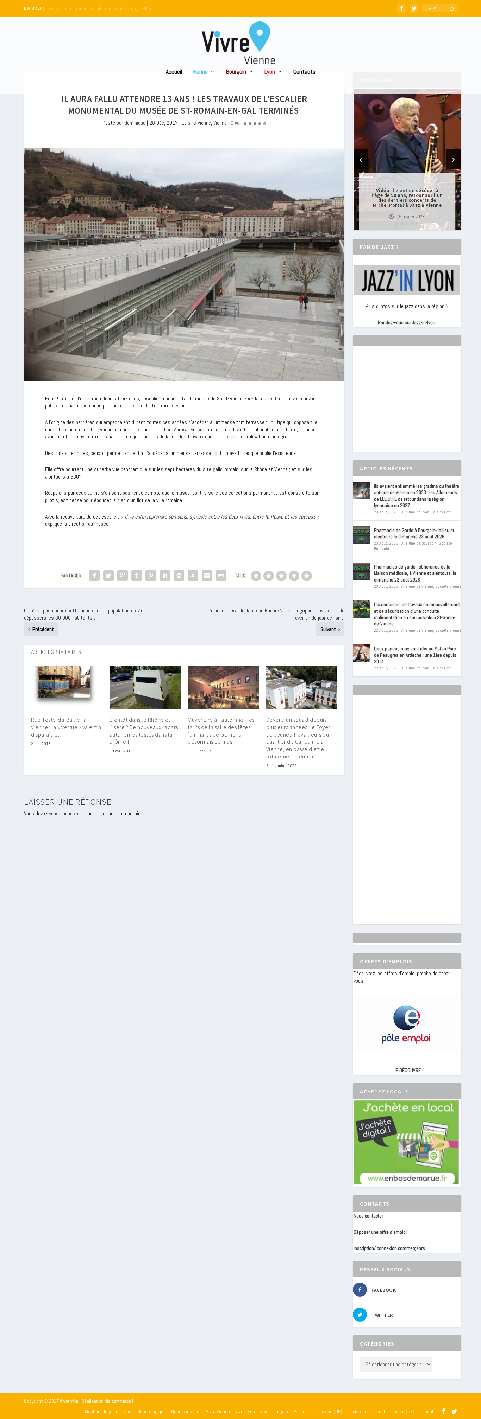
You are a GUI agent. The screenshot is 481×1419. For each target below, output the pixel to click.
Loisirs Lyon (441, 512)
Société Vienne (448, 586)
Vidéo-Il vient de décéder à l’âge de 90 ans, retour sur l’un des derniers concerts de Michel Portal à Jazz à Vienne (407, 197)
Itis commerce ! (119, 1401)
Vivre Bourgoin (274, 1411)
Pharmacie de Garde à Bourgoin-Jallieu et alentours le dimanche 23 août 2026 (414, 533)
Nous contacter (368, 1216)
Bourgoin (236, 72)
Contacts (304, 72)
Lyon (269, 72)
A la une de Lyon (415, 512)
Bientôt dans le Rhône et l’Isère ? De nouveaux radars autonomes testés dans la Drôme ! (144, 730)
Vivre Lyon (245, 1411)
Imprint (426, 1411)
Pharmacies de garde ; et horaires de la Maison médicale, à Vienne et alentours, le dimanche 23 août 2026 (415, 573)
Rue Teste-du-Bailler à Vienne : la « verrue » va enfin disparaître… (66, 727)
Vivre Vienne (218, 1411)
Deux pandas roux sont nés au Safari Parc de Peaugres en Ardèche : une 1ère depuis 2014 (415, 655)
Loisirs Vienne (196, 123)
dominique (135, 123)
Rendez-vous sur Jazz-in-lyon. (407, 322)
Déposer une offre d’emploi (380, 1232)
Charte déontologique (145, 1411)
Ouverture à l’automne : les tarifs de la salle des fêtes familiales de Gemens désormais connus (221, 730)
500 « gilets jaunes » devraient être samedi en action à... (99, 9)
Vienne (200, 72)
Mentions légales (101, 1411)
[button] (397, 223)
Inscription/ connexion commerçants (389, 1248)
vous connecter (65, 813)
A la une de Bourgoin (419, 543)
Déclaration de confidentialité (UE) (381, 1411)
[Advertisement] (406, 405)
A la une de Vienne (417, 586)
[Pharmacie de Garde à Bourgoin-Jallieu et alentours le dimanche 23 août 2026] (361, 535)
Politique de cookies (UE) (317, 1411)
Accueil (174, 72)
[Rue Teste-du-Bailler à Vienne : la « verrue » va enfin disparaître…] (66, 687)
